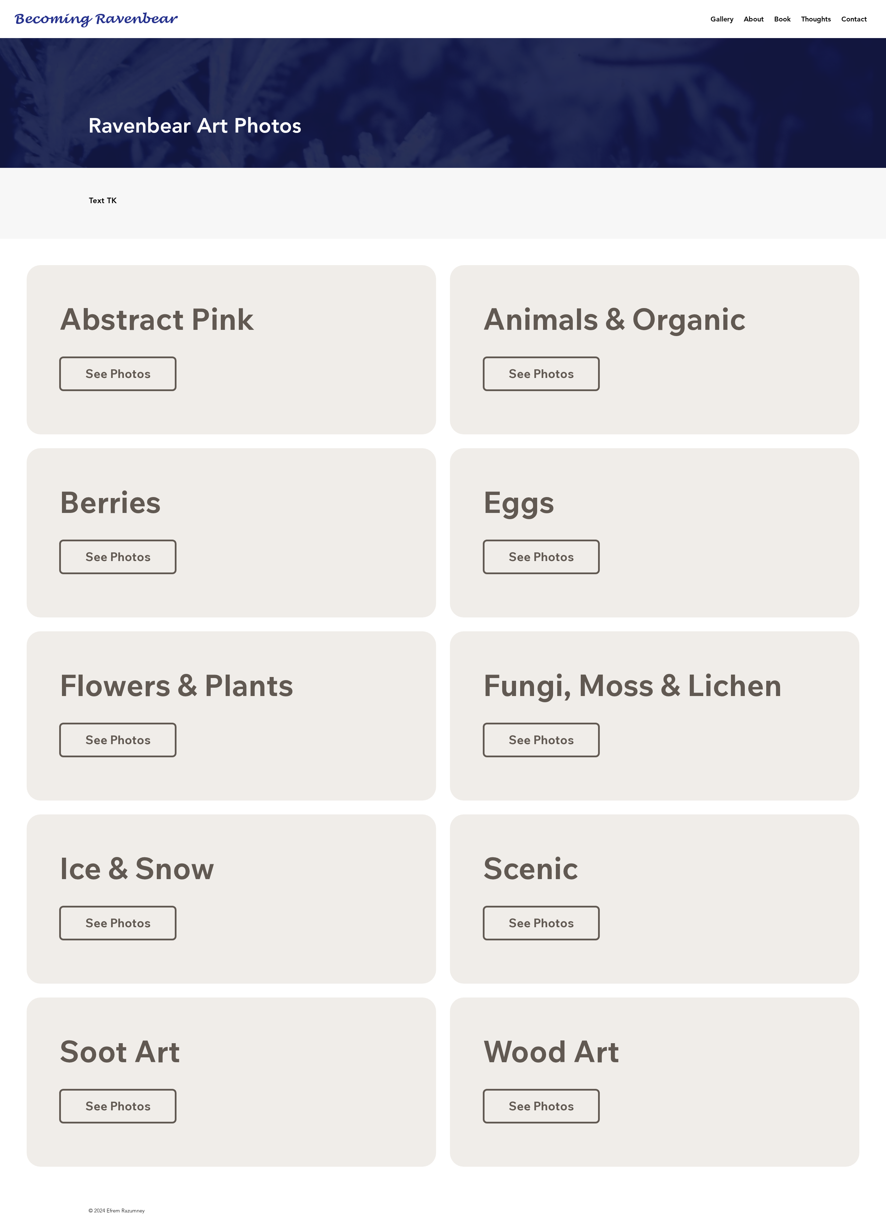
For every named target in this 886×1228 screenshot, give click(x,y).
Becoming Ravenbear (95, 19)
